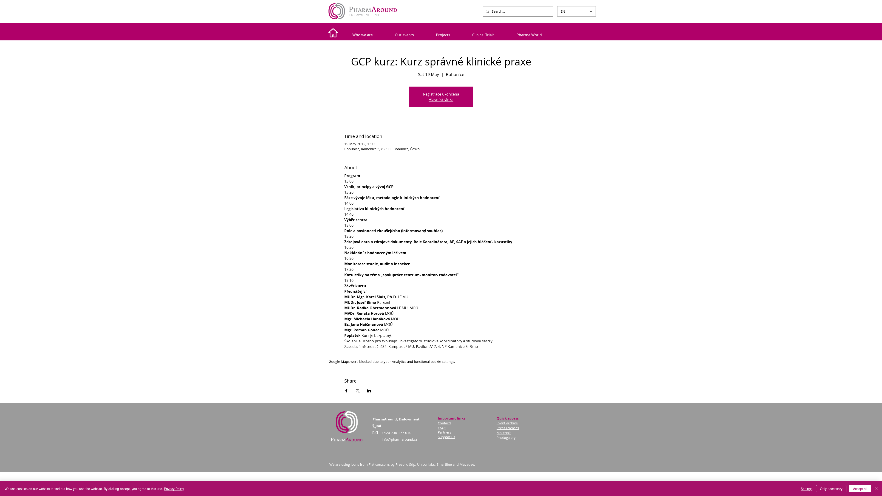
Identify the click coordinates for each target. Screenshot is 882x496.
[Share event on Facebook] (346, 390)
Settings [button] (806, 488)
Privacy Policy (174, 488)
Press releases (508, 428)
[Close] (876, 488)
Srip (412, 464)
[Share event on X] (358, 390)
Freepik (401, 464)
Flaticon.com (379, 464)
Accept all (860, 488)
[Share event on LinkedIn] (369, 390)
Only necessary (831, 488)
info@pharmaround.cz (399, 439)
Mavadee (467, 464)
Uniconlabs (426, 464)
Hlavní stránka (441, 99)
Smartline (444, 464)
